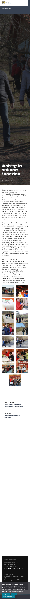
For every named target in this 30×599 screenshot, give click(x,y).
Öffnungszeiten (6, 8)
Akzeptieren (6, 594)
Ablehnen (14, 594)
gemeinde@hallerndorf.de (15, 568)
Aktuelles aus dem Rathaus (9, 11)
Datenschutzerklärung (17, 591)
